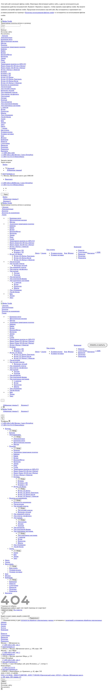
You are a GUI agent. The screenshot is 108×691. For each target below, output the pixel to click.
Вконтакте (9, 179)
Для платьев (22, 522)
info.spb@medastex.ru (9, 662)
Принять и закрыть (97, 345)
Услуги (3, 628)
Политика (4, 639)
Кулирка (21, 481)
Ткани (16, 553)
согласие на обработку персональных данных (37, 620)
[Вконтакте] (6, 188)
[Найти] (2, 27)
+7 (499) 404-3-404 (8, 153)
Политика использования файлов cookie (39, 12)
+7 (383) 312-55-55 (12, 185)
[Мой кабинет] (2, 403)
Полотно (17, 450)
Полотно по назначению (22, 502)
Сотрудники (5, 635)
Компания (13, 582)
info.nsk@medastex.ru (9, 669)
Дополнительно (19, 439)
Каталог (12, 433)
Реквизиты (5, 641)
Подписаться (34, 618)
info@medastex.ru (8, 174)
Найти (3, 681)
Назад (14, 430)
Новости (4, 633)
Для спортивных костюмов (27, 535)
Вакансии (4, 637)
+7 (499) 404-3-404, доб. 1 (11, 645)
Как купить (13, 568)
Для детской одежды (25, 510)
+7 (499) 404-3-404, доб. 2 (11, 652)
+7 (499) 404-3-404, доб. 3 (11, 660)
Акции (3, 626)
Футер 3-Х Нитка (24, 491)
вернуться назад (7, 610)
